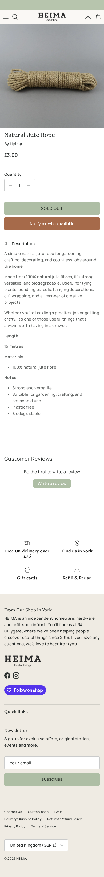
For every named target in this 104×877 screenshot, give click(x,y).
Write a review (52, 483)
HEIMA (21, 858)
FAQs (58, 812)
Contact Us (13, 812)
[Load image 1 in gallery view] (52, 76)
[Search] (17, 17)
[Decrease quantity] (9, 185)
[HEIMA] (52, 16)
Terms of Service (43, 826)
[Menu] (6, 17)
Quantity (12, 174)
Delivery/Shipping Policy (22, 819)
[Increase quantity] (30, 185)
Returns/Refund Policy (64, 819)
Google (56, 5)
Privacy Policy (14, 826)
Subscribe (52, 779)
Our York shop (38, 812)
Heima (16, 144)
